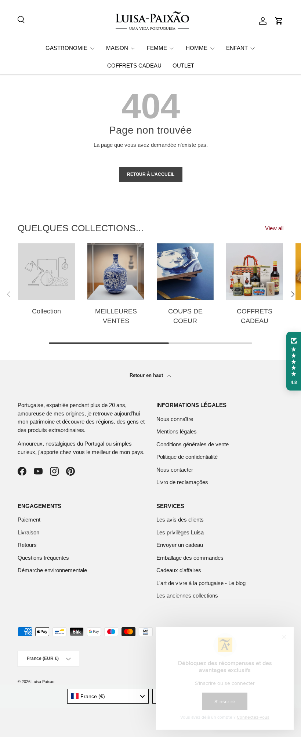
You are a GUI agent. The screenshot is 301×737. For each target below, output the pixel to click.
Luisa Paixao (43, 681)
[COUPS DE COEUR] (185, 271)
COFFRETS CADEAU (134, 65)
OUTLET (183, 65)
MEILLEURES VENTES (116, 315)
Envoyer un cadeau (179, 545)
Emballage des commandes (190, 558)
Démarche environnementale (52, 570)
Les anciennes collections (187, 595)
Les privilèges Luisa (180, 532)
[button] (279, 21)
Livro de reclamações (182, 482)
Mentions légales (176, 431)
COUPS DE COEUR (185, 315)
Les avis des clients (180, 519)
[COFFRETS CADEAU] (254, 271)
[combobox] (108, 696)
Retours (27, 545)
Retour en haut (147, 375)
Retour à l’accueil (150, 174)
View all (274, 228)
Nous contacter (174, 469)
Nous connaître (174, 419)
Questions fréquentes (43, 558)
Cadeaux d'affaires (178, 570)
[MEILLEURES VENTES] (115, 271)
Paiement (29, 519)
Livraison (28, 532)
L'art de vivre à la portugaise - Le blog (201, 583)
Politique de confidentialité (187, 457)
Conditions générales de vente (192, 444)
